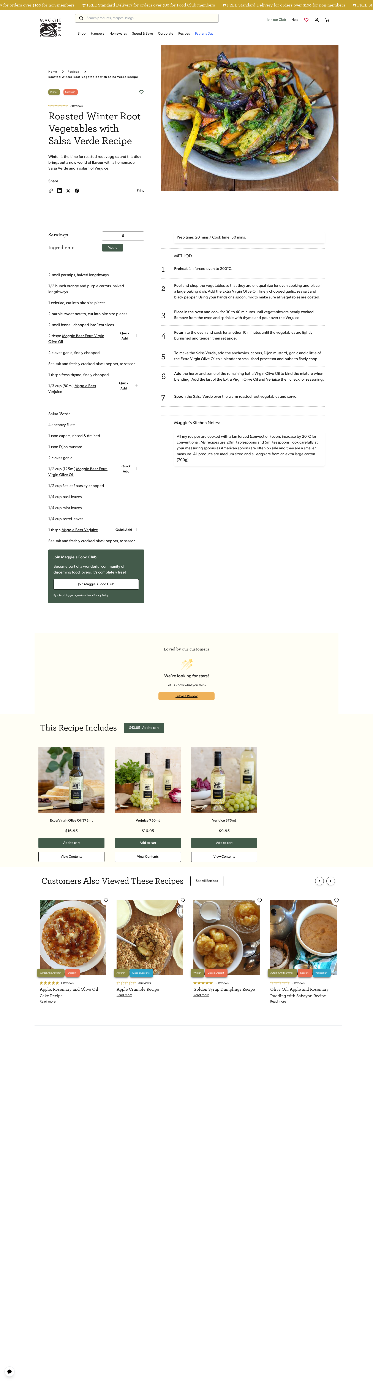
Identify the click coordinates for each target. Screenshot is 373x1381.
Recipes (184, 33)
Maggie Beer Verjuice (80, 530)
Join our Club (276, 20)
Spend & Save (142, 33)
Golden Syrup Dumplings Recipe (224, 989)
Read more (47, 1001)
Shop (82, 33)
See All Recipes (207, 881)
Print (140, 190)
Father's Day (204, 33)
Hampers (97, 33)
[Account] (316, 19)
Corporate (165, 33)
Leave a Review (186, 696)
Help (295, 20)
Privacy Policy (100, 595)
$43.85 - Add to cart (144, 728)
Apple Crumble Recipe (138, 989)
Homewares (118, 33)
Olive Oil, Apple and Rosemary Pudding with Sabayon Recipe (299, 992)
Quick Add (124, 336)
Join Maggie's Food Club (96, 584)
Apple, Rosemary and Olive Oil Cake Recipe (69, 992)
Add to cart (71, 843)
